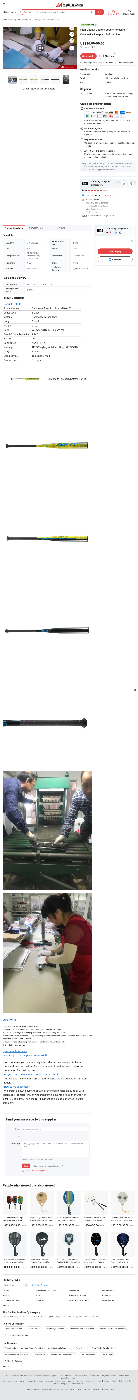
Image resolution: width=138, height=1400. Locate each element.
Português (39, 1381)
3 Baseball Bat (39, 1354)
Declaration (97, 1389)
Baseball (6, 1295)
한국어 (106, 1381)
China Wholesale (66, 1375)
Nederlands (89, 1381)
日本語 (114, 1381)
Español (30, 1381)
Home (5, 19)
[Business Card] (132, 239)
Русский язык (60, 1381)
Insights (74, 1378)
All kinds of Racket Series (46, 1290)
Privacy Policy (109, 1389)
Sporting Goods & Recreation (20, 19)
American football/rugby (79, 1300)
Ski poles (6, 1290)
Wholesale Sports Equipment (82, 1328)
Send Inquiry (88, 56)
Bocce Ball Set (108, 1300)
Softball (39, 1295)
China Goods (10, 1348)
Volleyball (40, 1300)
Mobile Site (65, 1378)
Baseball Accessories (78, 1295)
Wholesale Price (81, 1375)
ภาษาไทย (128, 1381)
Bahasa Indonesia (77, 1383)
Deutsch (80, 1381)
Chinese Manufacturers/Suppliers (45, 1375)
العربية (99, 1381)
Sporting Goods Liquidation (16, 1335)
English (21, 1381)
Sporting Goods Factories (32, 1348)
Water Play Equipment (55, 1328)
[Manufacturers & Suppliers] (69, 4)
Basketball (106, 1295)
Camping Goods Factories (59, 1348)
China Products (24, 1375)
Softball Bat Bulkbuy (13, 1361)
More (5, 1366)
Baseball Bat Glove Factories (63, 1354)
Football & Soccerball (11, 1300)
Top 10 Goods (107, 1354)
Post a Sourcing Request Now (36, 1170)
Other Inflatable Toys (13, 1328)
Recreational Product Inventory (113, 1328)
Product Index (124, 1375)
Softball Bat (107, 1290)
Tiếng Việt (65, 1383)
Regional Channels (109, 1375)
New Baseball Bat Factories (16, 1354)
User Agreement (84, 1389)
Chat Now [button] (109, 56)
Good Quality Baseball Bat (103, 1348)
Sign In (84, 215)
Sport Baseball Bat (88, 1354)
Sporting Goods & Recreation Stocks (47, 19)
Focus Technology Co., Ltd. (51, 1389)
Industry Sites (94, 1375)
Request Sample (126, 62)
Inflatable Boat (34, 1328)
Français (49, 1381)
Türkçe (56, 1383)
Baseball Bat (74, 1290)
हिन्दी (120, 1381)
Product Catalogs (40, 1285)
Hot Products (11, 1375)
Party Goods (81, 1348)
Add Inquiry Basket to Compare (40, 88)
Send (26, 1166)
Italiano (71, 1381)
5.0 (107, 232)
